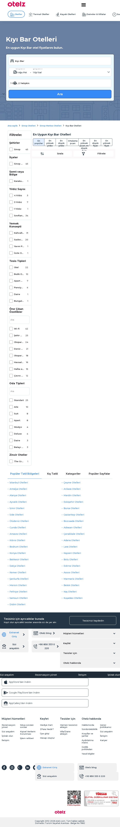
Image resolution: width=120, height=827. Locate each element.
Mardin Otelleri (72, 495)
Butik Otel (19, 274)
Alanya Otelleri (18, 495)
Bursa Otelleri (71, 508)
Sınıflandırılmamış (19, 215)
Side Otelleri (16, 514)
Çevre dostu (19, 375)
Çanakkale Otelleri (74, 534)
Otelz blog (45, 633)
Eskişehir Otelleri (73, 502)
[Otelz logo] (16, 5)
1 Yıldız (17, 209)
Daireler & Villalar (96, 14)
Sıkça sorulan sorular (27, 726)
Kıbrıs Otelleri (17, 540)
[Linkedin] (27, 767)
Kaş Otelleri (70, 591)
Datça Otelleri (17, 565)
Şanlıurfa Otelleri (19, 578)
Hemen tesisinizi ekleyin (68, 726)
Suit (16, 413)
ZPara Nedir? (47, 729)
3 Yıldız (18, 202)
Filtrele (101, 153)
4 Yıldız (18, 195)
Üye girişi (44, 733)
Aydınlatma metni (87, 741)
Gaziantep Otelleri (74, 514)
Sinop (17, 149)
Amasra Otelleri (18, 534)
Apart (17, 420)
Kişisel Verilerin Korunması (27, 732)
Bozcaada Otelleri (73, 521)
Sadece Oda (19, 239)
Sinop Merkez (19, 163)
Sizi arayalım (14, 646)
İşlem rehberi (27, 738)
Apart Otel (19, 281)
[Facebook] (4, 767)
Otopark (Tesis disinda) (19, 342)
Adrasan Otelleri (73, 527)
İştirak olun (114, 675)
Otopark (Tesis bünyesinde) (19, 355)
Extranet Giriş (14, 634)
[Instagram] (12, 767)
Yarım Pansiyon (19, 246)
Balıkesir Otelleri (19, 559)
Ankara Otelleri (72, 489)
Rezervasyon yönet (46, 675)
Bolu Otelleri (71, 559)
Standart (19, 400)
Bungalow (19, 301)
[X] (19, 767)
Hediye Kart (46, 725)
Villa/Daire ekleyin (65, 732)
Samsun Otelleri (19, 598)
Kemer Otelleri (18, 572)
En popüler (39, 142)
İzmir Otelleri (17, 508)
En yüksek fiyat (106, 143)
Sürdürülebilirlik (90, 729)
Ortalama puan (73, 142)
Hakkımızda (88, 725)
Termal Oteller (41, 14)
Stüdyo (18, 427)
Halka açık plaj (19, 369)
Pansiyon (19, 287)
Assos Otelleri (71, 572)
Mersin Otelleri (18, 585)
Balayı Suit (19, 447)
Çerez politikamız (105, 726)
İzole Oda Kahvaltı (19, 253)
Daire (17, 294)
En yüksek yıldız (50, 143)
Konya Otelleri (18, 553)
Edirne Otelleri (72, 565)
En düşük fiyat (95, 143)
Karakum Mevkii (19, 181)
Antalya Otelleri (18, 489)
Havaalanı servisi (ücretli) (19, 362)
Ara (60, 94)
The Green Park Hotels (19, 461)
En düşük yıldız (61, 143)
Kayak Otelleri (68, 14)
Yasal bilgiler (88, 754)
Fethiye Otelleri (18, 591)
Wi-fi (17, 328)
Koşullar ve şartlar (87, 734)
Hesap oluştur (47, 738)
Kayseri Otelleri (72, 553)
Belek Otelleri (71, 585)
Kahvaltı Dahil (19, 233)
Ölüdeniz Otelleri (19, 521)
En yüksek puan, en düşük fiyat (84, 143)
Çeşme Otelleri (72, 482)
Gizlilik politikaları (87, 748)
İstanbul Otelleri (19, 482)
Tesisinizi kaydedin (93, 620)
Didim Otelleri (17, 604)
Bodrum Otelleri (19, 546)
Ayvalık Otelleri (18, 502)
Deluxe (18, 433)
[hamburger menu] (83, 4)
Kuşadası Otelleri (73, 598)
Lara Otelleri (70, 546)
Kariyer (103, 740)
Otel (16, 267)
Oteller (18, 14)
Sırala (60, 153)
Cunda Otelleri (18, 527)
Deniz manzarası (19, 349)
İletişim (82, 675)
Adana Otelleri (72, 540)
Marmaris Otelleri (73, 578)
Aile (16, 407)
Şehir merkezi (19, 335)
